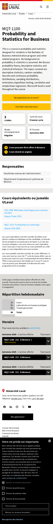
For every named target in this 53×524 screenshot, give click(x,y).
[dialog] (26, 481)
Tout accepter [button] (10, 506)
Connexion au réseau (10, 433)
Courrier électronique (10, 428)
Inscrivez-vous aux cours (26, 106)
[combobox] (49, 441)
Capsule (5, 436)
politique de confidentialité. (17, 478)
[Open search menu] (41, 7)
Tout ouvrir (45, 334)
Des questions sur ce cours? (26, 97)
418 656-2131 (16, 398)
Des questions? (18, 416)
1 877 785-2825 (38, 398)
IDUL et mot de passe (10, 430)
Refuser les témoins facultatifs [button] (17, 512)
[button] (12, 519)
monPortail (34, 328)
